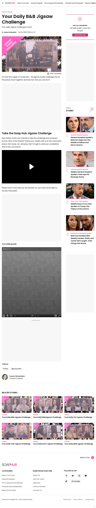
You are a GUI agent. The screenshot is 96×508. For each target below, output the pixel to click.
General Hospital (36, 3)
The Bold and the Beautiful (74, 3)
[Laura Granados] (5, 377)
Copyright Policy (89, 499)
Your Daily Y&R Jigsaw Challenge (16, 444)
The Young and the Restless (53, 3)
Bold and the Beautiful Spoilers (81, 233)
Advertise (36, 483)
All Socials (75, 481)
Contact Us (37, 490)
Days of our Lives (23, 3)
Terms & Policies (39, 486)
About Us (36, 475)
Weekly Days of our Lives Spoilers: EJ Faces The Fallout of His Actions (81, 206)
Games (5, 369)
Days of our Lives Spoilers (79, 201)
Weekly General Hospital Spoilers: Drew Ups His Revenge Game (81, 174)
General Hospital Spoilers (79, 135)
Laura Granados (10, 32)
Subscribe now (80, 35)
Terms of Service (78, 499)
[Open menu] (3, 3)
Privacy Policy (67, 499)
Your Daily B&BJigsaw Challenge (47, 417)
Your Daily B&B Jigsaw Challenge (16, 417)
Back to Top (84, 457)
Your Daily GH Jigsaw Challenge (78, 417)
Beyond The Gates (9, 490)
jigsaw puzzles (16, 369)
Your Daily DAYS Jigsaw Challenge (48, 444)
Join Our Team (38, 479)
